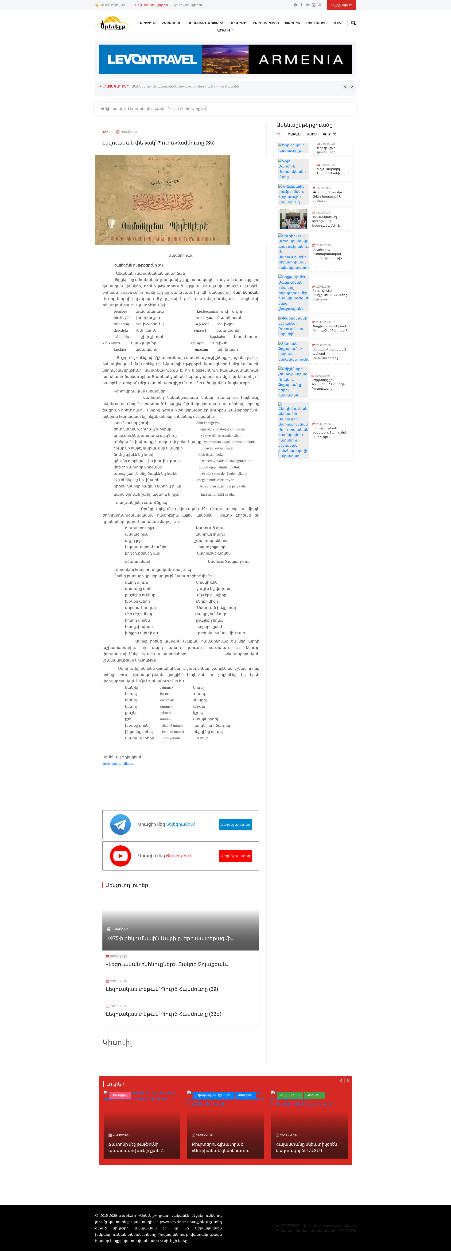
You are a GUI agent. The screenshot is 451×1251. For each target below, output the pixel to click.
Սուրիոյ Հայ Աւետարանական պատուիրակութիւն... (329, 253)
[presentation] (345, 87)
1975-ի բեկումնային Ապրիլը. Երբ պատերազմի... (170, 938)
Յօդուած (238, 23)
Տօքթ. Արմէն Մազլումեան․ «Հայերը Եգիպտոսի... (329, 295)
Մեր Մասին (316, 23)
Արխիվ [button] (224, 30)
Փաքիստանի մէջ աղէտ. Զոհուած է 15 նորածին (331, 328)
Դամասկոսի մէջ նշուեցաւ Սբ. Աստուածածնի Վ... (326, 221)
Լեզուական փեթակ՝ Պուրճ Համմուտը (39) (162, 989)
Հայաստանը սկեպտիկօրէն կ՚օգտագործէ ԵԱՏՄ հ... (222, 1147)
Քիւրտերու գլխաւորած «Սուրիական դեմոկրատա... (138, 1147)
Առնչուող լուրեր (126, 885)
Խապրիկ (292, 23)
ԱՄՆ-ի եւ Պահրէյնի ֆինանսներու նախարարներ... (309, 1147)
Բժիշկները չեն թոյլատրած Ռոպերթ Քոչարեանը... (328, 384)
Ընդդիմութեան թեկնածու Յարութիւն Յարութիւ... (329, 432)
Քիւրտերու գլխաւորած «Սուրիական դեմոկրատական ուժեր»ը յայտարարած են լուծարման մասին (219, 86)
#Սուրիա (161, 1095)
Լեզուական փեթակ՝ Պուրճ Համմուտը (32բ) (164, 1014)
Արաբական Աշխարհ (205, 23)
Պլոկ (337, 23)
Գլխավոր (113, 109)
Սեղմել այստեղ (235, 824)
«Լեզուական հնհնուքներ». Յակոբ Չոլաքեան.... (168, 964)
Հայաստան (171, 23)
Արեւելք (148, 23)
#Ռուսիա (231, 1095)
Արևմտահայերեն (151, 5)
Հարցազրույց (266, 23)
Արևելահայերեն (188, 5)
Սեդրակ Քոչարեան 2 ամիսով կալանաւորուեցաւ (329, 353)
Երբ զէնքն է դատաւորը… (327, 150)
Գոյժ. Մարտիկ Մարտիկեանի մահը (333, 171)
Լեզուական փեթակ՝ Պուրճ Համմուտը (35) (167, 109)
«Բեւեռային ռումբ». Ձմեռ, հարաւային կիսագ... (328, 196)
